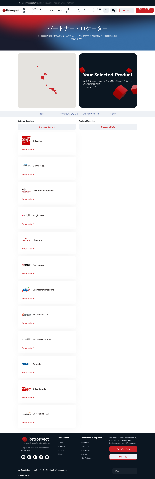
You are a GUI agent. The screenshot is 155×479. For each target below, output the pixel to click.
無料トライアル (144, 10)
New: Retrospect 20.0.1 (77, 3)
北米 (42, 113)
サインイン (126, 10)
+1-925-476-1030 (39, 470)
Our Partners (86, 458)
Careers (61, 446)
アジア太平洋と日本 (91, 113)
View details (27, 149)
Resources (55, 10)
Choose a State (108, 127)
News (60, 454)
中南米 (113, 113)
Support (84, 454)
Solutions (85, 446)
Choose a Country (47, 127)
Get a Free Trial (123, 449)
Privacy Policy (24, 475)
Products (85, 442)
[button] (113, 10)
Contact (61, 450)
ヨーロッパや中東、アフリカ (66, 113)
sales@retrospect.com (58, 470)
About (60, 442)
